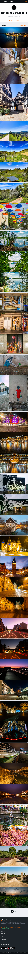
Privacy (21, 952)
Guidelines (3, 933)
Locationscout (7, 1)
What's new (3, 939)
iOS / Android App (5, 944)
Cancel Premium (4, 934)
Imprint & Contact (5, 952)
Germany (16, 16)
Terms (25, 952)
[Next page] (18, 911)
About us (3, 931)
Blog (2, 936)
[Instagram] (19, 16)
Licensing (3, 942)
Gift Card (3, 941)
